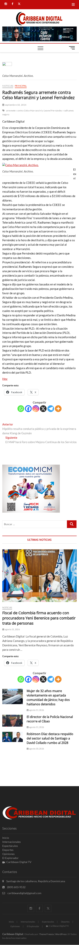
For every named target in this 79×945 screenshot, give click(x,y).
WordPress (61, 934)
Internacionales (11, 841)
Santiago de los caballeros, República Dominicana (35, 881)
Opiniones (8, 853)
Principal (21, 85)
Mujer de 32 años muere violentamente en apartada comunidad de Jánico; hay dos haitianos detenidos (48, 697)
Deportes (7, 849)
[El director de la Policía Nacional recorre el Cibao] (12, 721)
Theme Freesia (46, 934)
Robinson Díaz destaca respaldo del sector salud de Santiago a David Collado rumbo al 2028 (50, 738)
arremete (11, 110)
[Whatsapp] (20, 408)
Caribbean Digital (12, 934)
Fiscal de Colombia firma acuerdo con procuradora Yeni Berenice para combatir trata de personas (39, 618)
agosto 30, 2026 (36, 748)
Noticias (7, 85)
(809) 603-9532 (16, 887)
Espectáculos (10, 845)
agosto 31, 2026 (12, 629)
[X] (43, 408)
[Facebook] (28, 408)
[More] (58, 408)
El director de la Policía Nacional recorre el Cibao (50, 719)
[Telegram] (50, 408)
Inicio (5, 837)
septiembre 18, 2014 (15, 104)
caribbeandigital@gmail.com (24, 893)
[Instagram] (35, 408)
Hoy (4, 378)
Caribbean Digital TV (18, 862)
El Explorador (10, 858)
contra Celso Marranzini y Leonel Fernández (39, 110)
